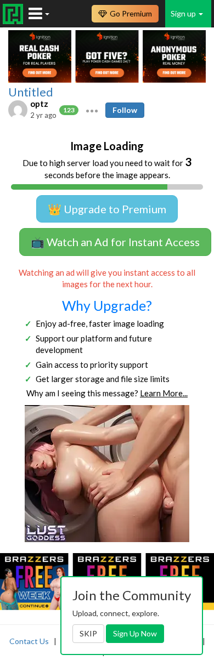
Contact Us (29, 641)
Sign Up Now (135, 633)
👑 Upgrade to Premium (107, 208)
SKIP (88, 633)
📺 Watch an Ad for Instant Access (115, 241)
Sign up (184, 13)
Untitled (30, 92)
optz (39, 104)
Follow (124, 110)
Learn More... (164, 393)
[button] (92, 109)
